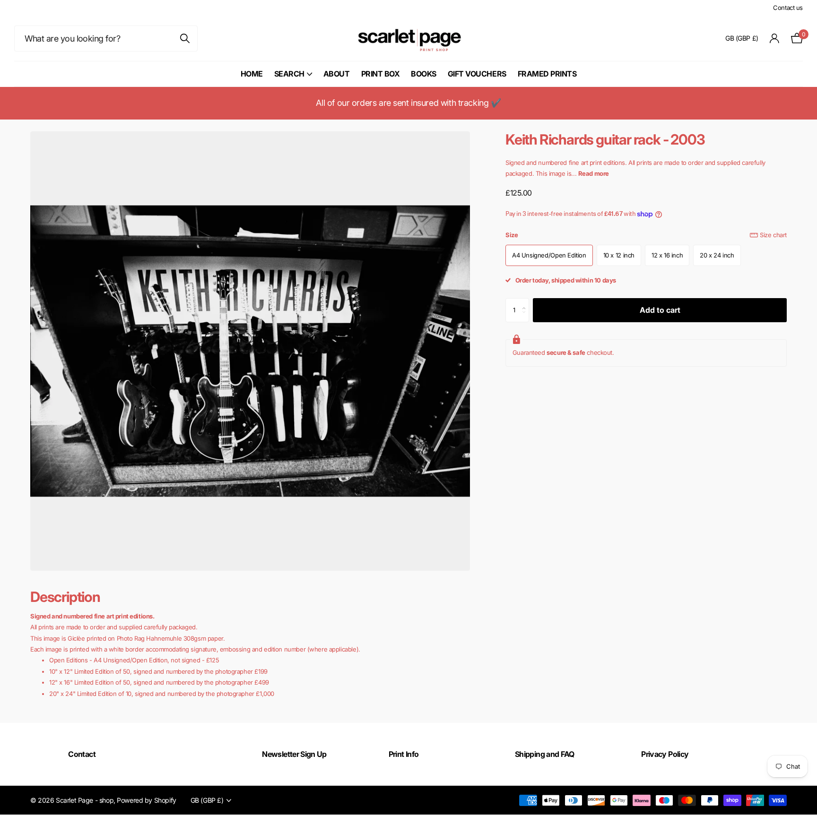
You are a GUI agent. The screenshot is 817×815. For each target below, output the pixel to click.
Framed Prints (547, 73)
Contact (82, 754)
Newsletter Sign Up (294, 754)
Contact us (788, 7)
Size (646, 235)
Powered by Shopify (146, 800)
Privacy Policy (664, 754)
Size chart (773, 235)
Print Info (404, 754)
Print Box (380, 73)
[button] (526, 301)
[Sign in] (775, 38)
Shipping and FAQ (544, 754)
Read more (593, 173)
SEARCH (289, 73)
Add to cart (660, 310)
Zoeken (185, 38)
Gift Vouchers (477, 73)
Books (423, 73)
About (336, 73)
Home (252, 73)
